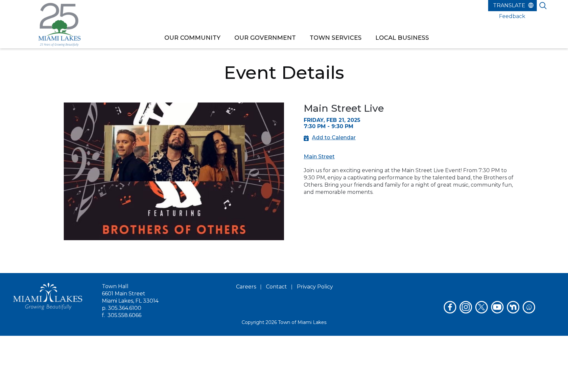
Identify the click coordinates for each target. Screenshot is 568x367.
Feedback (512, 16)
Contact (276, 287)
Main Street (319, 156)
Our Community (192, 37)
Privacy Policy (315, 287)
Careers (246, 287)
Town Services (336, 37)
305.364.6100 (124, 308)
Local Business (402, 37)
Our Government (265, 37)
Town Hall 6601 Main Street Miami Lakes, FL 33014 (130, 293)
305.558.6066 (124, 315)
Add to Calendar (334, 137)
